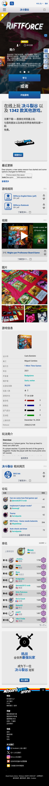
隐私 (28, 778)
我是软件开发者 (12, 716)
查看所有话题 (24, 535)
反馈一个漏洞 (11, 721)
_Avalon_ (19, 559)
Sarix (26, 380)
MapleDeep (16, 524)
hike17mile (20, 619)
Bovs (30, 550)
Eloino (18, 565)
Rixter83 (19, 605)
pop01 (18, 612)
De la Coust (20, 599)
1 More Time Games (32, 366)
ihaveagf (15, 508)
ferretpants (16, 516)
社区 (8, 737)
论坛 (8, 739)
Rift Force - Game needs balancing (24, 521)
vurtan (32, 380)
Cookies (33, 778)
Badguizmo (29, 376)
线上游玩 (24, 680)
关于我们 (10, 701)
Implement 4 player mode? (21, 506)
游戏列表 (10, 734)
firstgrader (20, 579)
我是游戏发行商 (12, 714)
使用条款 (16, 778)
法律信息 (40, 776)
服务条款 (23, 778)
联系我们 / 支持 (12, 705)
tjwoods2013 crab (19, 501)
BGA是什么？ (11, 699)
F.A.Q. (8, 703)
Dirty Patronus (21, 592)
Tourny (12, 513)
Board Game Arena (12, 776)
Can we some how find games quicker (25, 498)
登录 (46, 3)
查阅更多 (24, 458)
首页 (8, 732)
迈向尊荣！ (10, 723)
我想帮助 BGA (11, 719)
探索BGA (18, 155)
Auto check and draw (18, 529)
